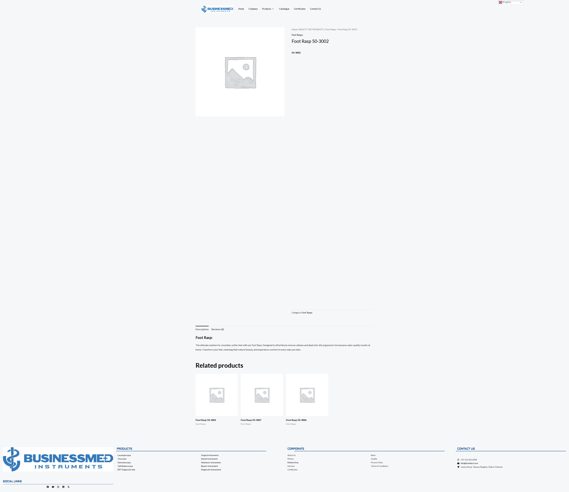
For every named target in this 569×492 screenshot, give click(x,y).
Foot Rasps (330, 29)
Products (266, 8)
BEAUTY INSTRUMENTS (311, 29)
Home (241, 8)
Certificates (300, 8)
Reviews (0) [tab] (217, 329)
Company (253, 8)
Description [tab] (202, 329)
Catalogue (284, 8)
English (506, 2)
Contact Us (315, 8)
